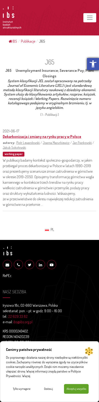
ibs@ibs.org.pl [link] (22, 322)
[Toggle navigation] (89, 17)
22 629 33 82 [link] (18, 316)
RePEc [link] (7, 275)
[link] (93, 64)
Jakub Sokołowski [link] (14, 147)
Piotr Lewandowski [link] (28, 142)
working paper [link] (14, 154)
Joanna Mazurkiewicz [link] (56, 142)
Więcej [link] (26, 376)
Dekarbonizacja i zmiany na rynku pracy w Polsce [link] (42, 136)
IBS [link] (14, 41)
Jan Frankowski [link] (82, 142)
